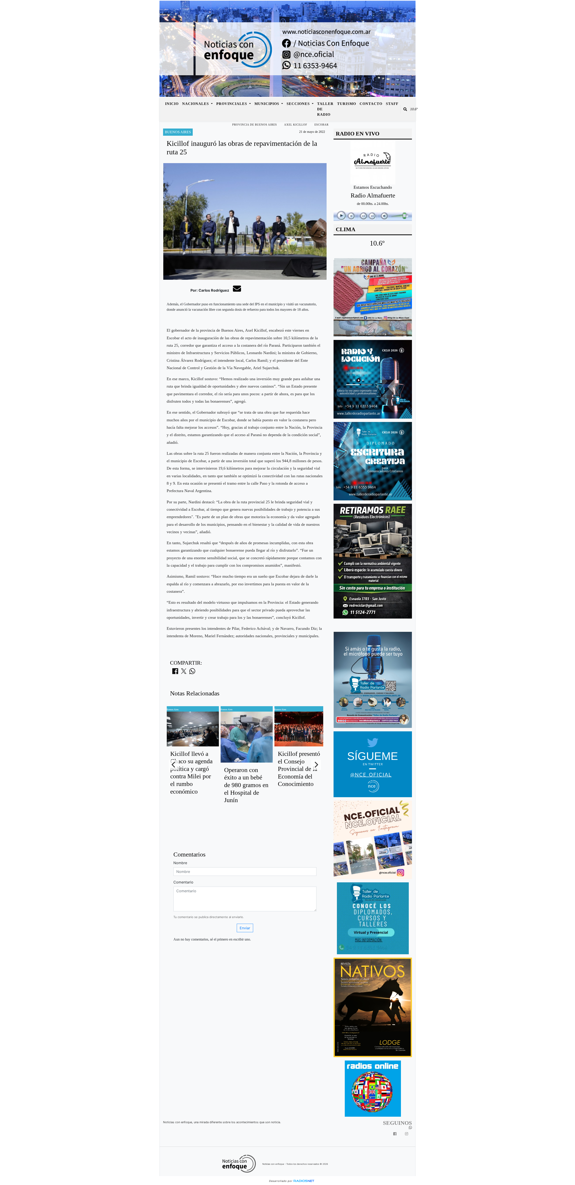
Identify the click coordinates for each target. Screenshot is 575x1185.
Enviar (245, 928)
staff (392, 104)
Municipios (267, 104)
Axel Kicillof (295, 124)
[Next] (316, 765)
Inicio (172, 104)
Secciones (299, 104)
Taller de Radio (325, 109)
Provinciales (232, 104)
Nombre (180, 863)
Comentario (183, 882)
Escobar (321, 124)
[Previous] (174, 765)
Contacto (371, 104)
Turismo (346, 104)
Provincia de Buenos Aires (254, 124)
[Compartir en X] (183, 672)
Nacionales (196, 104)
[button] (405, 109)
